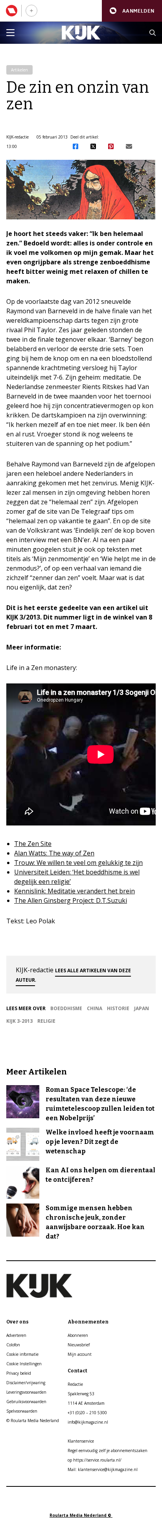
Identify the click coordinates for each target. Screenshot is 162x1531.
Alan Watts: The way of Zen (54, 853)
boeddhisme (66, 1008)
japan (141, 1008)
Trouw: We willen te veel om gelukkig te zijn (78, 862)
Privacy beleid (18, 1373)
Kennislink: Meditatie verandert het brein (74, 891)
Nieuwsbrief (79, 1345)
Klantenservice (81, 1441)
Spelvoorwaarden (21, 1411)
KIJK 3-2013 (19, 1021)
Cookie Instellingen (24, 1363)
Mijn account (80, 1354)
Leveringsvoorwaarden (26, 1392)
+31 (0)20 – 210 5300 (87, 1412)
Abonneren (78, 1335)
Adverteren (16, 1335)
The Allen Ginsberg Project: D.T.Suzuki (70, 900)
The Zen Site (33, 843)
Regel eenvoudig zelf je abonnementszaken (107, 1450)
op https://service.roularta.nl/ (95, 1460)
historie (118, 1008)
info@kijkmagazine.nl (88, 1422)
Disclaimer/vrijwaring (25, 1382)
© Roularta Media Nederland (32, 1420)
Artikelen (19, 70)
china (94, 1008)
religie (46, 1021)
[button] (132, 11)
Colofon (13, 1345)
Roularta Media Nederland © (81, 1515)
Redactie (75, 1384)
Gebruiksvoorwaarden (26, 1401)
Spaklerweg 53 (81, 1393)
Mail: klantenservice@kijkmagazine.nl (103, 1469)
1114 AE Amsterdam (86, 1403)
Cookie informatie (22, 1354)
